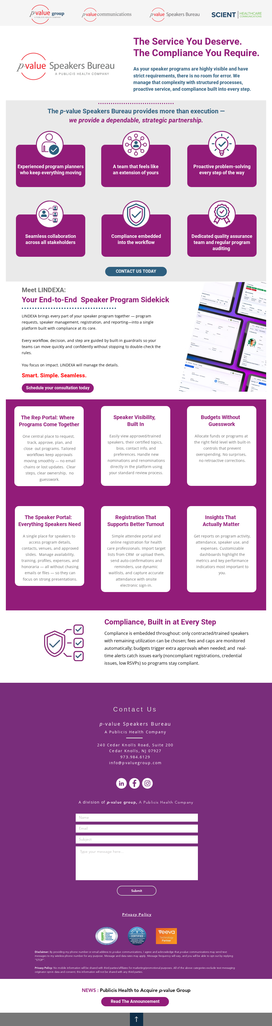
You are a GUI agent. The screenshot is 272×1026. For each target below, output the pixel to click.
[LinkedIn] (121, 783)
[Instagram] (147, 783)
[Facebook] (134, 783)
